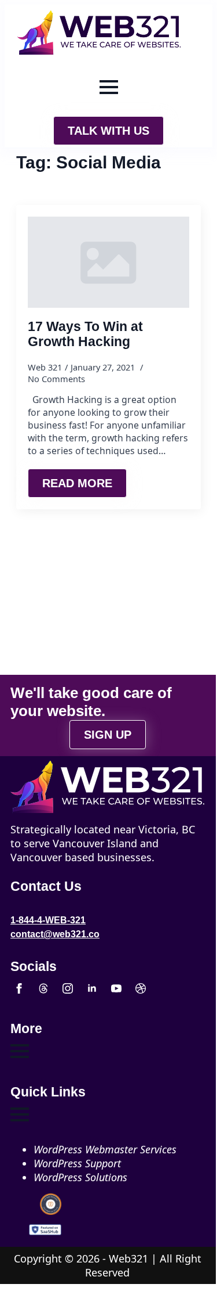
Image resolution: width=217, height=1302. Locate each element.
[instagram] (67, 988)
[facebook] (19, 988)
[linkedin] (92, 988)
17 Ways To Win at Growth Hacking (85, 334)
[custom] (43, 988)
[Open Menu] (109, 87)
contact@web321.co (55, 934)
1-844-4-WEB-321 (48, 920)
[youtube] (116, 988)
